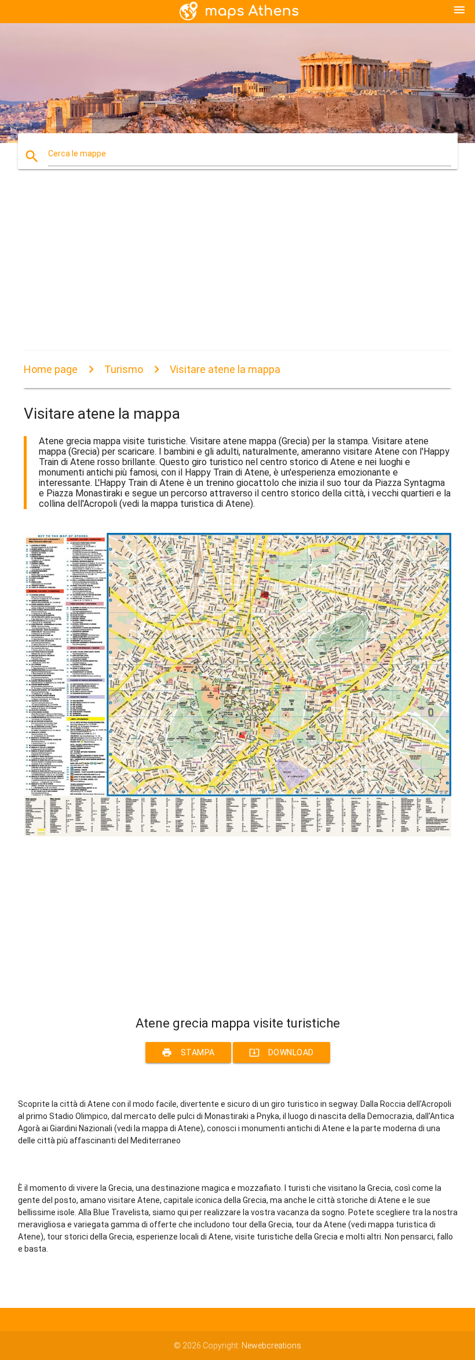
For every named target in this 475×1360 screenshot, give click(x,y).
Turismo (123, 369)
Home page (51, 369)
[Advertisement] (237, 270)
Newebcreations (271, 1345)
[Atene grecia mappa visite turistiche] (237, 833)
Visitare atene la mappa (225, 369)
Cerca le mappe (77, 153)
